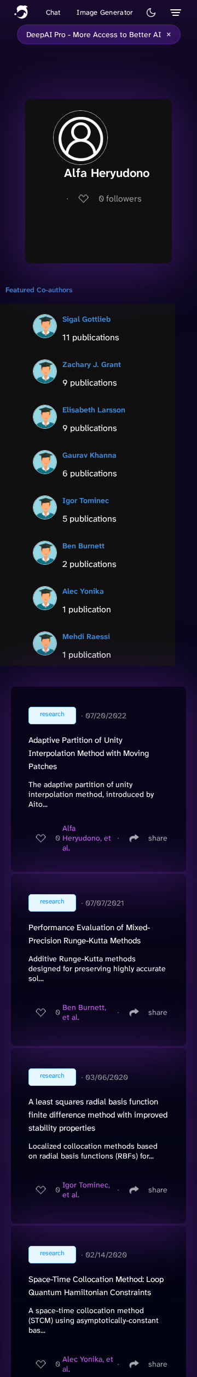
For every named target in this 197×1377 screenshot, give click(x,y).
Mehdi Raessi (86, 636)
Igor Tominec (85, 500)
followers (120, 198)
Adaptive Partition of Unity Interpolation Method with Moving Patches (88, 753)
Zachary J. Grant (91, 364)
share (157, 838)
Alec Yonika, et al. (87, 1364)
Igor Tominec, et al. (86, 1189)
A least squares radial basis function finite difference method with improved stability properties (97, 1114)
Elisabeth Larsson (93, 410)
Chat (53, 12)
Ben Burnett (83, 546)
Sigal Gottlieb (86, 319)
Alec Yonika (83, 591)
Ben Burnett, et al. (84, 1012)
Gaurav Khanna (89, 455)
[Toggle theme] (151, 12)
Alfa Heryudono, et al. (86, 838)
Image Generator (105, 12)
